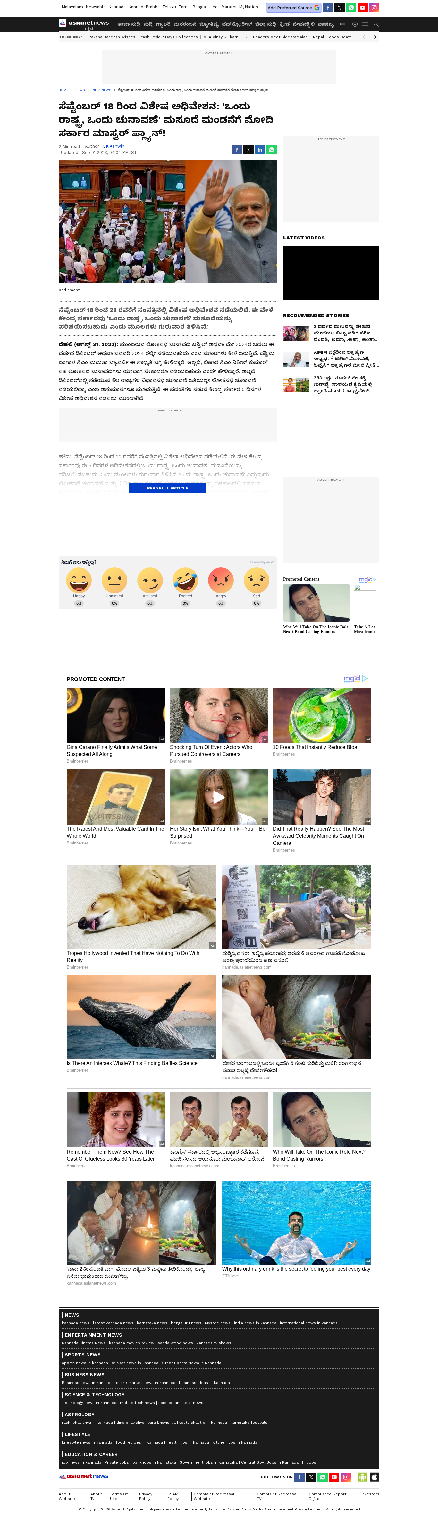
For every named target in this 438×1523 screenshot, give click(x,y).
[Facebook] (328, 7)
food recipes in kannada (139, 1442)
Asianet (83, 1476)
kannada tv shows (214, 1343)
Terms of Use (119, 1496)
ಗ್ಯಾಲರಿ (163, 24)
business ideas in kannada (204, 1382)
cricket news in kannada (135, 1363)
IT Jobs (309, 1462)
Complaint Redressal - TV (279, 1496)
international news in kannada (309, 1323)
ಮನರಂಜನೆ (184, 24)
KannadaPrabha (144, 6)
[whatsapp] (351, 7)
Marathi (228, 6)
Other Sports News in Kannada (191, 1363)
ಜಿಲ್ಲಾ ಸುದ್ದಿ (265, 24)
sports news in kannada (85, 1363)
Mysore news (218, 1323)
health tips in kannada (187, 1442)
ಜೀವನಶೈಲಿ (304, 24)
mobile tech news (137, 1402)
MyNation (248, 6)
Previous (365, 36)
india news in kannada (255, 1323)
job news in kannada (81, 1462)
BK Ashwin (113, 146)
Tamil (184, 6)
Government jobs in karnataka (209, 1462)
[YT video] (363, 7)
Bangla (199, 6)
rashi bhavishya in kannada (87, 1422)
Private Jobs (117, 1462)
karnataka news (152, 1323)
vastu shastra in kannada (203, 1422)
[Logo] (86, 24)
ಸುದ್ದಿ (148, 24)
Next (374, 36)
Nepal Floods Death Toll (336, 37)
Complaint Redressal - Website (216, 1496)
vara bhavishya (162, 1422)
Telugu (169, 6)
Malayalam (72, 6)
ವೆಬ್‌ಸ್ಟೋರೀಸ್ (237, 24)
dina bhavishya (130, 1422)
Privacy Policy (145, 1496)
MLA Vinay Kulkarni (221, 37)
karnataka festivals (249, 1422)
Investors (370, 1494)
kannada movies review (131, 1343)
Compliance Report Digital (327, 1496)
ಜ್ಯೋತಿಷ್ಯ (209, 24)
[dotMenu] (342, 24)
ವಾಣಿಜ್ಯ (326, 24)
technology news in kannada (89, 1402)
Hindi (213, 6)
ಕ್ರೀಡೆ (285, 24)
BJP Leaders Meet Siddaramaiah (276, 37)
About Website (67, 1496)
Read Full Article (167, 488)
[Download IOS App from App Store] (374, 1477)
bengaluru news (186, 1323)
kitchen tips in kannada (235, 1442)
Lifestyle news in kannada (87, 1442)
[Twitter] (339, 7)
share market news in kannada (145, 1382)
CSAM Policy (173, 1496)
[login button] (356, 24)
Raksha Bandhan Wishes (111, 37)
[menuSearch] (376, 24)
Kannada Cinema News (83, 1343)
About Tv (96, 1496)
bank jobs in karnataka (154, 1462)
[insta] (374, 7)
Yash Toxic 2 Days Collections (169, 37)
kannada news (75, 1323)
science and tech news (180, 1402)
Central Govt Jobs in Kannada (270, 1462)
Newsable (96, 6)
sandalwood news (175, 1343)
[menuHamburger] (365, 24)
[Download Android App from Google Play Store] (363, 1477)
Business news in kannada (87, 1382)
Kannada (117, 6)
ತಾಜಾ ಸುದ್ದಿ (129, 24)
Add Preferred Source (290, 7)
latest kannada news (113, 1323)
